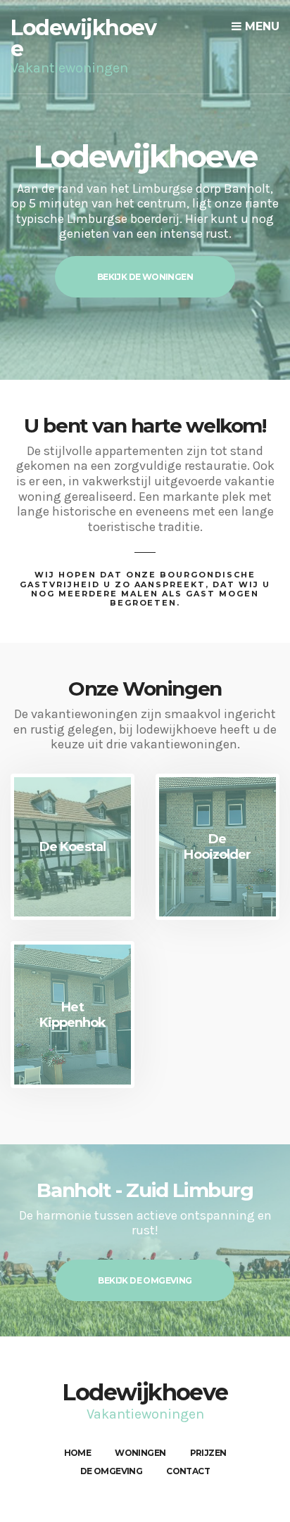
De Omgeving (111, 1471)
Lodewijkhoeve (83, 38)
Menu (260, 26)
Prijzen (208, 1452)
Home (78, 1452)
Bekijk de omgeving (144, 1280)
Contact (188, 1471)
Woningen (140, 1452)
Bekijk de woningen (145, 276)
